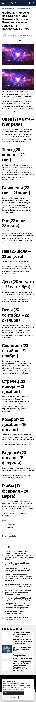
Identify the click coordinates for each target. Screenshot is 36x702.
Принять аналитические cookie (14, 693)
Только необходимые (11, 697)
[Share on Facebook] (12, 40)
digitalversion (14, 35)
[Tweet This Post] (16, 40)
